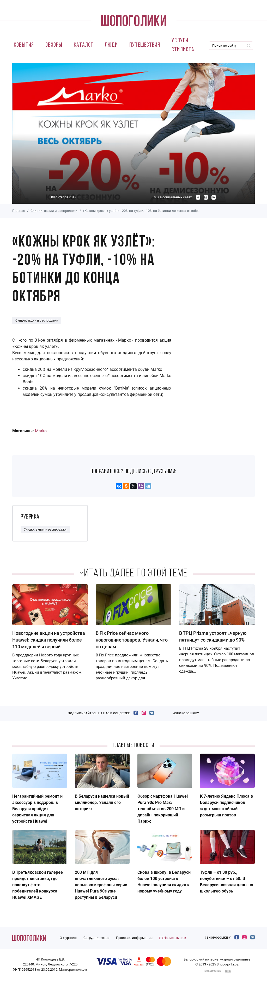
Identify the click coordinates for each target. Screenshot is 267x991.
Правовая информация (134, 938)
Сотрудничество (96, 938)
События (24, 45)
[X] (133, 486)
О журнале (68, 938)
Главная (18, 211)
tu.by (228, 970)
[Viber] (141, 486)
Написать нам (174, 938)
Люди (111, 45)
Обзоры (53, 45)
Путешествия (144, 45)
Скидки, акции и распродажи (54, 211)
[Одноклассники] (126, 486)
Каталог (83, 45)
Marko (41, 430)
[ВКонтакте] (119, 486)
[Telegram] (148, 486)
